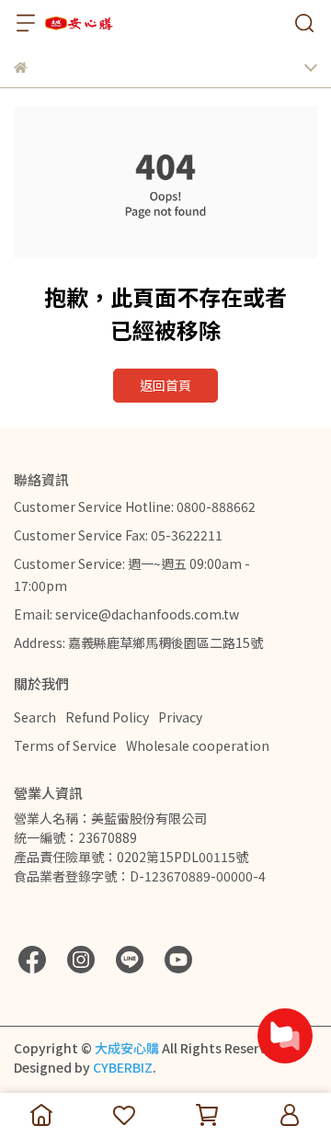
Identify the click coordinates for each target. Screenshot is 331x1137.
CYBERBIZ (123, 1067)
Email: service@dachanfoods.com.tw (126, 614)
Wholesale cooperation (197, 745)
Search (35, 717)
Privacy (180, 717)
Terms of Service (65, 745)
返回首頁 (165, 385)
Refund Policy (107, 717)
